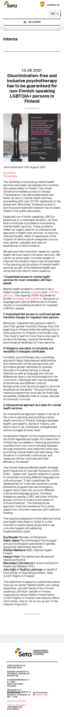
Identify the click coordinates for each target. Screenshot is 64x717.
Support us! (53, 5)
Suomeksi (9, 173)
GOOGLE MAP (42, 695)
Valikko (34, 22)
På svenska (10, 176)
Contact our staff (17, 701)
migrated (36, 292)
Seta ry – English (10, 4)
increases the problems (27, 298)
